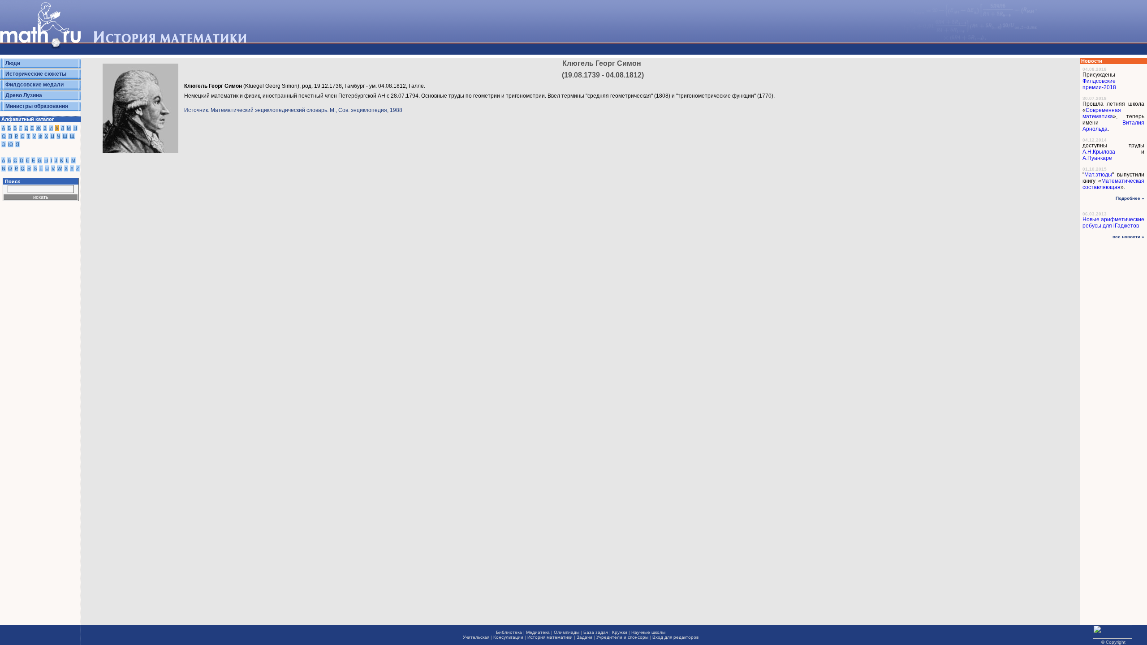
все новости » (1128, 236)
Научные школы (648, 632)
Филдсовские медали (34, 85)
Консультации (508, 637)
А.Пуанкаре (1097, 158)
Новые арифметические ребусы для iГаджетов (1113, 222)
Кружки (619, 632)
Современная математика (1101, 113)
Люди (12, 63)
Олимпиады (566, 632)
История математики (550, 637)
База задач (595, 632)
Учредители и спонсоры (622, 637)
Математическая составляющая (1113, 184)
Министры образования (36, 106)
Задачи (584, 637)
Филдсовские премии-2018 (1099, 84)
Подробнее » (1130, 198)
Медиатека (538, 632)
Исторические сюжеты (35, 74)
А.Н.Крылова (1098, 152)
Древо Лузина (23, 95)
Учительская (476, 637)
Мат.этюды (1098, 175)
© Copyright (1113, 642)
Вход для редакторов (675, 637)
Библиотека (509, 632)
